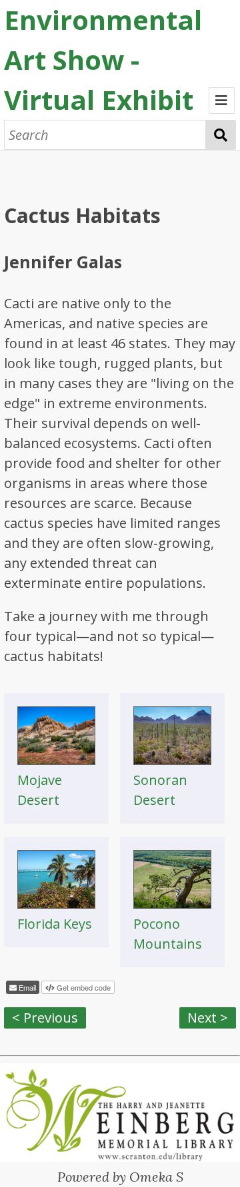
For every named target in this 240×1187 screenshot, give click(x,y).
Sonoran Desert (160, 790)
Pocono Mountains (167, 934)
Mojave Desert (39, 790)
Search (221, 135)
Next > (207, 1018)
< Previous (45, 1018)
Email (26, 987)
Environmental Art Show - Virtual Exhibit (103, 59)
